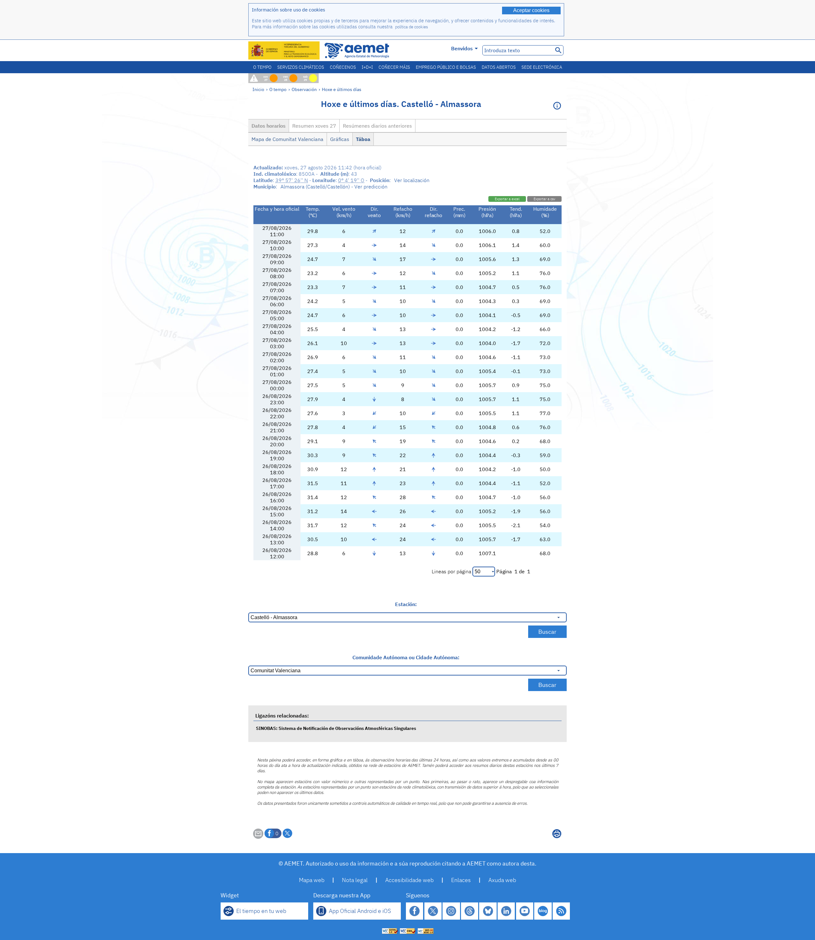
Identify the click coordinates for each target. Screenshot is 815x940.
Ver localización (411, 180)
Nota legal (355, 880)
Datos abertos (499, 67)
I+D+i (367, 67)
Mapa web (311, 880)
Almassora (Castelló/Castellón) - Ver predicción (333, 186)
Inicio (258, 89)
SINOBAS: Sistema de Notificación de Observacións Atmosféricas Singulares (336, 728)
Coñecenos (343, 67)
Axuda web (502, 880)
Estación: (406, 604)
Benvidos (462, 48)
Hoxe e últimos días (341, 89)
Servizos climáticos (300, 67)
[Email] (258, 837)
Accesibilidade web (409, 880)
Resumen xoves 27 (314, 126)
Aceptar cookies (531, 10)
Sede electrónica (541, 67)
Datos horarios (269, 126)
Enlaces (461, 880)
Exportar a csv (544, 199)
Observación (304, 89)
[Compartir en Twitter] (287, 833)
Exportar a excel (507, 199)
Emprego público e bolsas (446, 67)
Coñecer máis (394, 67)
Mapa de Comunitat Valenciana (287, 139)
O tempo (262, 67)
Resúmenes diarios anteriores (377, 126)
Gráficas (339, 139)
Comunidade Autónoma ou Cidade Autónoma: (405, 657)
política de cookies (411, 27)
